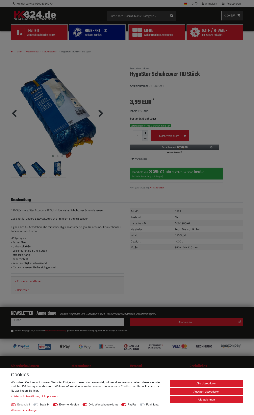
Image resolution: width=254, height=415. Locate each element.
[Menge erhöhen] (145, 133)
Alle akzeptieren (206, 383)
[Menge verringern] (145, 138)
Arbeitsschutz (32, 51)
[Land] (186, 3)
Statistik (44, 404)
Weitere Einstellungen (24, 410)
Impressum (51, 396)
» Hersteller (22, 290)
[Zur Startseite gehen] (12, 51)
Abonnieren (185, 322)
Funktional (152, 404)
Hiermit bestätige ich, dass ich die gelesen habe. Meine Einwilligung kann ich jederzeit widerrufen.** (70, 330)
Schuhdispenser (49, 51)
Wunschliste (140, 159)
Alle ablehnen (206, 399)
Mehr (19, 51)
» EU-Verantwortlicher (28, 281)
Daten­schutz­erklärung (27, 396)
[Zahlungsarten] (127, 347)
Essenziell (23, 404)
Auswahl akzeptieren (206, 391)
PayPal (132, 404)
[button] (174, 149)
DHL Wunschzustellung (103, 404)
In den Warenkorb (169, 136)
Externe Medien (69, 404)
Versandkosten (157, 187)
